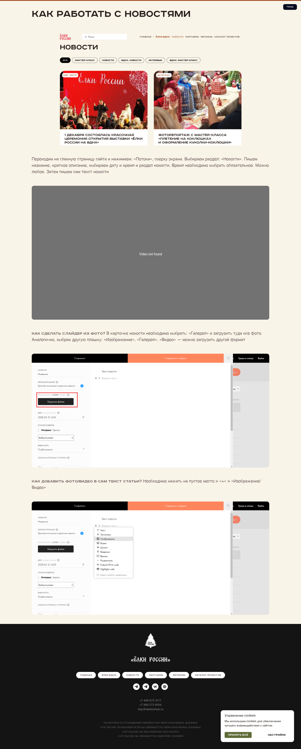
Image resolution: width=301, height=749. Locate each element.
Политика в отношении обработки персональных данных (151, 722)
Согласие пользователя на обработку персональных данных (150, 727)
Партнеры (156, 675)
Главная (86, 675)
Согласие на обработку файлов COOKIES (150, 736)
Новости (132, 675)
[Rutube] (164, 686)
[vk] (155, 686)
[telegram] (136, 686)
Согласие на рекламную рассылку (150, 731)
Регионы (179, 675)
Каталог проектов (208, 675)
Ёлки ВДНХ (109, 675)
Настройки (277, 734)
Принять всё (238, 734)
